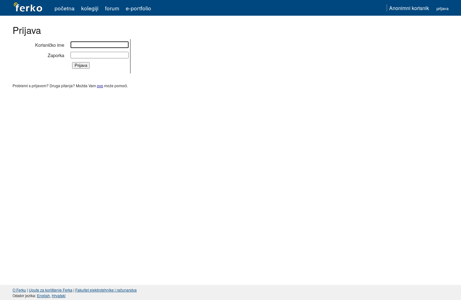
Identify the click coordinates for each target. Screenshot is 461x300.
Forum (112, 8)
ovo (100, 85)
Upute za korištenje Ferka (50, 289)
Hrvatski (59, 295)
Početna (65, 8)
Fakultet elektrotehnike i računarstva (106, 289)
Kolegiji (89, 8)
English (43, 295)
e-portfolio (138, 8)
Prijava (442, 8)
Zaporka (56, 55)
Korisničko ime (49, 44)
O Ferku (19, 289)
